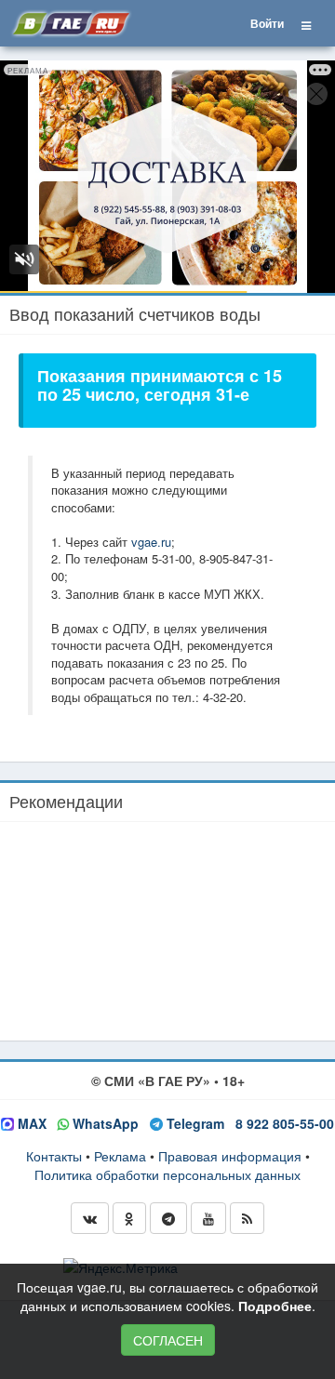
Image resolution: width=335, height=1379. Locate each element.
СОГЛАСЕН (168, 1340)
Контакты (54, 1156)
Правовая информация (230, 1156)
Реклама (120, 1156)
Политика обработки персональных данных (167, 1174)
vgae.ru (151, 541)
